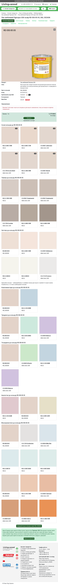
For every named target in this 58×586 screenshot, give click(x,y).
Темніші (28, 20)
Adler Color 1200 (45, 148)
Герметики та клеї (27, 562)
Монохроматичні (22, 23)
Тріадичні (52, 20)
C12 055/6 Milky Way (46, 443)
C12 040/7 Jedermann (46, 145)
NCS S (4, 148)
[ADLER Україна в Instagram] (17, 558)
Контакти (38, 4)
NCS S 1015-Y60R (26, 493)
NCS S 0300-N (6, 276)
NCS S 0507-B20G (26, 468)
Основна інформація (8, 20)
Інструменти (25, 563)
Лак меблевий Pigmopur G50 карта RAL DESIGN (30, 14)
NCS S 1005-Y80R (26, 170)
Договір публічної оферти (29, 575)
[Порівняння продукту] (54, 29)
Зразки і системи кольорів (29, 567)
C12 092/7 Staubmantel (28, 198)
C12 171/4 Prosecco (46, 276)
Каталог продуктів (9, 8)
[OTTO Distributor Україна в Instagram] (17, 568)
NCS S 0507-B (6, 468)
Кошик (53, 8)
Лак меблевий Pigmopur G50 (8, 14)
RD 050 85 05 (6, 308)
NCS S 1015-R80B (26, 308)
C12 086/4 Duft (7, 518)
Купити (29, 118)
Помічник (54, 4)
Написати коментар (29, 538)
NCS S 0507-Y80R (26, 251)
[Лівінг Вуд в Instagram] (17, 552)
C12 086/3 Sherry (26, 518)
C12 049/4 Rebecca (46, 335)
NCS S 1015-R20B (7, 416)
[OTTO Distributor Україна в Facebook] (17, 565)
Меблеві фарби (38, 13)
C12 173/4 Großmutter (28, 443)
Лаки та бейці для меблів (25, 13)
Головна (3, 13)
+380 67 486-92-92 (44, 552)
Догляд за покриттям (28, 565)
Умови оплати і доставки (29, 573)
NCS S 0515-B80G (26, 335)
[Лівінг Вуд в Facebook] (17, 549)
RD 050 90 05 (6, 251)
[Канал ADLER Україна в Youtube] (4, 561)
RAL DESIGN (23, 90)
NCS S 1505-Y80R (7, 198)
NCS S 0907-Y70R (26, 145)
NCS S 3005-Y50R (26, 223)
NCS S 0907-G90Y (45, 416)
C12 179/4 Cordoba (8, 223)
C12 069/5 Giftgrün (27, 363)
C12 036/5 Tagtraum (46, 493)
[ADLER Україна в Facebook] (17, 555)
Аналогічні (13, 23)
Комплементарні (42, 20)
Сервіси (46, 4)
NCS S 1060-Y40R (45, 518)
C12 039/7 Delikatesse (46, 251)
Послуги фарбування (27, 568)
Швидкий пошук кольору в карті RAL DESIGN (29, 526)
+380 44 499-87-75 (27, 4)
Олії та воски (25, 557)
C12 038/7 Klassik (45, 170)
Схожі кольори (19, 20)
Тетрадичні (5, 23)
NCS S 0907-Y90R (7, 145)
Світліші (34, 20)
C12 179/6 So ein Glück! (9, 170)
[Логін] (43, 8)
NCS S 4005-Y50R (45, 223)
